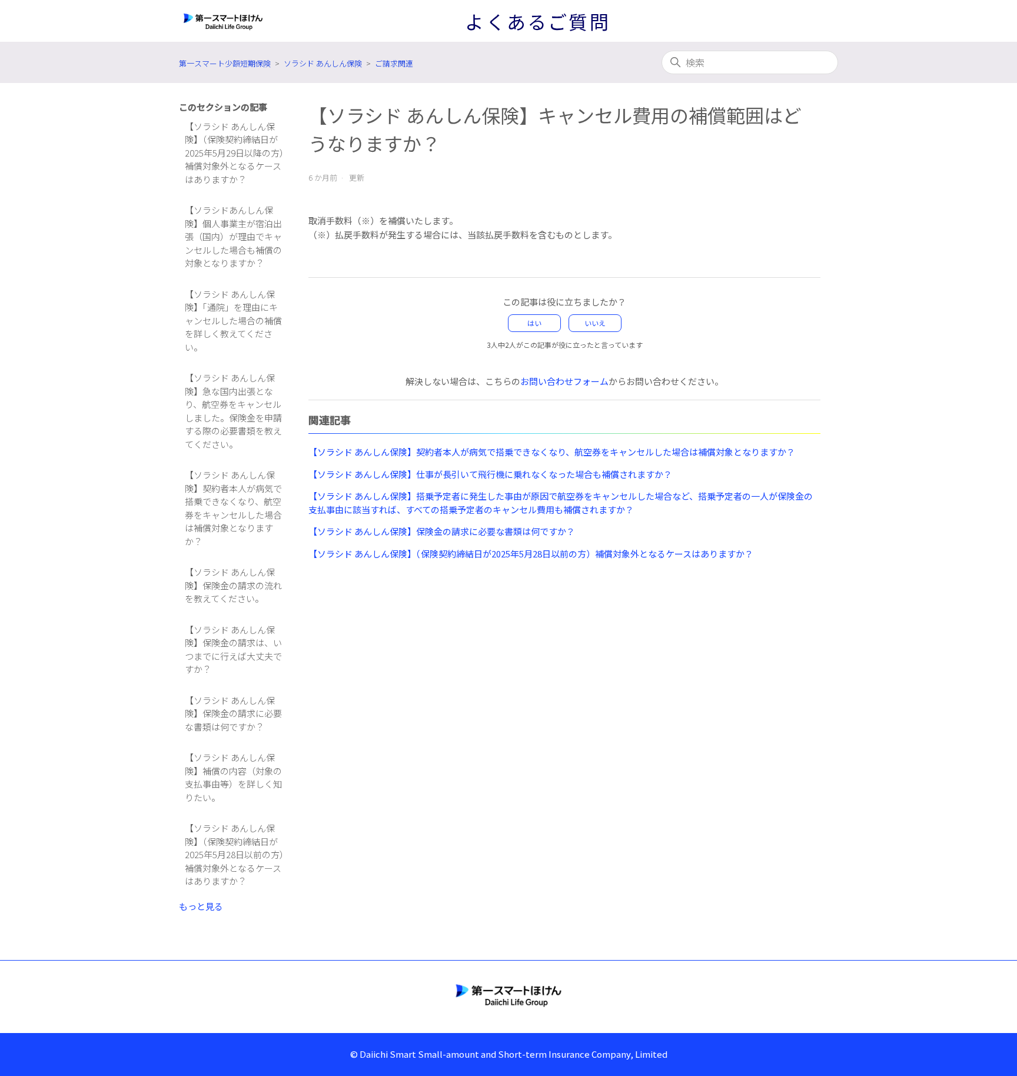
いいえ (595, 323)
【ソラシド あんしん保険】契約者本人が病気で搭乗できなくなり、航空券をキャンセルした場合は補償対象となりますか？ (233, 508)
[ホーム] (508, 994)
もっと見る (201, 906)
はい (534, 323)
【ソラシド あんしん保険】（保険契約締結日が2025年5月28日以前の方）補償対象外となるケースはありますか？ (234, 854)
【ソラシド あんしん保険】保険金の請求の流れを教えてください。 (233, 585)
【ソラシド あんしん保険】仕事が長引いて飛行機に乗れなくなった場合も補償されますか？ (490, 474)
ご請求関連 (394, 63)
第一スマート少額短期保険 (225, 63)
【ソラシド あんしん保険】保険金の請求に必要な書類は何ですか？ (233, 713)
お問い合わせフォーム (564, 381)
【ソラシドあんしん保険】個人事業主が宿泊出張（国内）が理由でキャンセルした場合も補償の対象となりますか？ (233, 236)
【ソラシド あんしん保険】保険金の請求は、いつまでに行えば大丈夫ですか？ (233, 649)
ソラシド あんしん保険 (323, 63)
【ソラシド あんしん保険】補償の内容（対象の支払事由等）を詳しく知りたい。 (233, 777)
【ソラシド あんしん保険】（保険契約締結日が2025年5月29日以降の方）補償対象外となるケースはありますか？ (234, 152)
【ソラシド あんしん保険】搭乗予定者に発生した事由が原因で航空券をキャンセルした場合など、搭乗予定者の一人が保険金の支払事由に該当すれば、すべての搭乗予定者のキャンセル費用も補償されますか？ (560, 503)
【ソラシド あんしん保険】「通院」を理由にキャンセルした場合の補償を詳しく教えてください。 (233, 320)
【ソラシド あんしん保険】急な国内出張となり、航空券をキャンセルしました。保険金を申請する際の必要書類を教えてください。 (233, 410)
